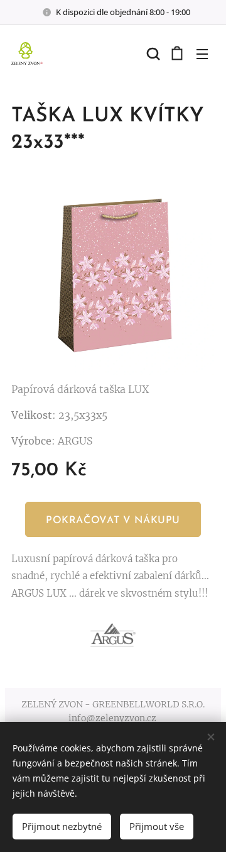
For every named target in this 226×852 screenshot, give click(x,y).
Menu (202, 53)
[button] (151, 53)
